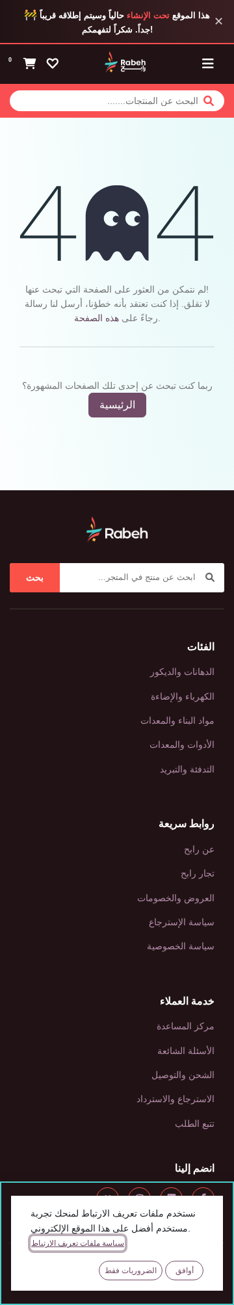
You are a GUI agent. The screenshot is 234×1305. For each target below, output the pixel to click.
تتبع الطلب (194, 1123)
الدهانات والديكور (182, 671)
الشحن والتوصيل (182, 1075)
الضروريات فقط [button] (131, 1270)
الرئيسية (117, 404)
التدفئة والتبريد (187, 769)
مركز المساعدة (185, 1026)
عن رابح (199, 849)
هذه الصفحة (96, 318)
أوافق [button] (185, 1270)
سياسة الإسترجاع (181, 922)
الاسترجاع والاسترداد (175, 1099)
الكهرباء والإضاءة (182, 696)
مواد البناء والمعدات (177, 720)
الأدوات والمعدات (182, 744)
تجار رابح (197, 873)
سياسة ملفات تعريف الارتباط (77, 1243)
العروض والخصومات (175, 898)
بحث (35, 577)
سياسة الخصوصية (180, 946)
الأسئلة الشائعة (185, 1051)
